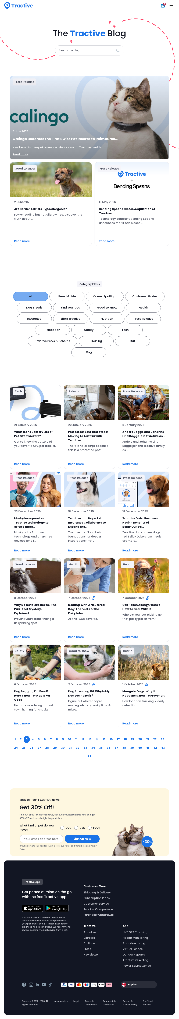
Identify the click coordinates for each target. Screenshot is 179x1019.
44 (89, 756)
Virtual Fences (133, 949)
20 (140, 739)
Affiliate (89, 943)
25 (24, 748)
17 (118, 739)
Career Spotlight (105, 296)
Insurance (34, 319)
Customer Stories (144, 296)
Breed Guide (67, 296)
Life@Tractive (70, 319)
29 (55, 748)
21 (147, 739)
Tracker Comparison (98, 909)
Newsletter (91, 955)
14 (97, 739)
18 (125, 739)
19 (132, 739)
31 (70, 748)
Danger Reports (134, 955)
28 (47, 748)
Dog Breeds (34, 308)
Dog (89, 352)
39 (132, 748)
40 (140, 748)
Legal (76, 1001)
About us (90, 932)
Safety (89, 330)
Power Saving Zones (137, 966)
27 (39, 748)
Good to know (107, 308)
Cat (132, 341)
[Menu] (171, 5)
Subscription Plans (97, 898)
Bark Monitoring (134, 943)
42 (155, 748)
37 (116, 748)
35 (101, 748)
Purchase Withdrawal (99, 915)
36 (108, 748)
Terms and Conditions (75, 846)
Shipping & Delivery (97, 892)
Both (96, 828)
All (30, 296)
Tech (125, 330)
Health (143, 308)
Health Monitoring (135, 938)
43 (163, 748)
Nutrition (107, 319)
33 (85, 748)
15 (104, 739)
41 (147, 748)
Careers (89, 938)
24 (16, 748)
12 (83, 739)
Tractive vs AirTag (135, 960)
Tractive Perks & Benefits (52, 341)
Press (87, 949)
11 (76, 739)
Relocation (52, 330)
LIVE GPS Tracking (135, 932)
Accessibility (61, 1001)
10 (69, 739)
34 (93, 748)
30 (63, 748)
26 (31, 748)
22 (155, 739)
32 (77, 748)
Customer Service (96, 904)
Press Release (143, 319)
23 (162, 739)
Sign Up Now (82, 839)
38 (124, 748)
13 (90, 739)
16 (111, 739)
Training (96, 341)
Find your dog (70, 308)
